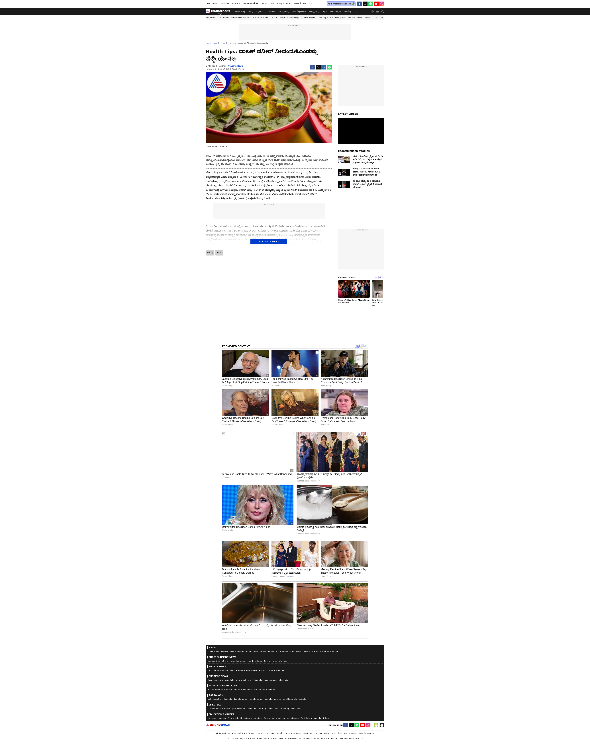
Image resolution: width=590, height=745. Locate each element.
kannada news (214, 651)
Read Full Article (269, 241)
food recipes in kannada (244, 708)
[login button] (373, 12)
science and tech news (264, 689)
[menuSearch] (382, 11)
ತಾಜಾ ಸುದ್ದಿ (239, 11)
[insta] (381, 4)
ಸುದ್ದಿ (250, 11)
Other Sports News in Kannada (269, 670)
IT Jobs (326, 718)
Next (382, 17)
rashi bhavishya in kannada (219, 699)
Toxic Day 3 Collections (328, 18)
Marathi (297, 3)
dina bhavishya (240, 699)
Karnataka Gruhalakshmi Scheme (235, 18)
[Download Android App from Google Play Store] (376, 725)
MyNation (307, 3)
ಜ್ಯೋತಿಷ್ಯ (284, 11)
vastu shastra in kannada (275, 699)
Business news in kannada (219, 680)
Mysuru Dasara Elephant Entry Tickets (297, 18)
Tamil (272, 3)
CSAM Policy (275, 733)
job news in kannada (216, 718)
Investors (369, 733)
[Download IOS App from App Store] (381, 725)
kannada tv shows (280, 661)
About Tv (236, 733)
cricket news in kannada (242, 670)
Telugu (263, 3)
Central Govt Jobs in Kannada (307, 718)
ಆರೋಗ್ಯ (210, 252)
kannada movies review (241, 661)
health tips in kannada (268, 708)
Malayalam (212, 3)
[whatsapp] (370, 4)
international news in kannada (326, 651)
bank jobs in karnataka (251, 718)
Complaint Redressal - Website (297, 733)
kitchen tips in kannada (290, 708)
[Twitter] (365, 4)
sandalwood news (261, 661)
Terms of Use (247, 733)
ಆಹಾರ (219, 252)
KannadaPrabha (250, 3)
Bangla (280, 3)
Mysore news (282, 651)
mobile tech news (243, 689)
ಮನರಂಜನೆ (271, 11)
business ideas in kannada (276, 680)
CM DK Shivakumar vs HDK (265, 18)
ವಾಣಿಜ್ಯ (348, 11)
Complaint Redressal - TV (326, 733)
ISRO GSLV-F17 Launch (352, 18)
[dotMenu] (357, 11)
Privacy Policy (262, 733)
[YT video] (376, 4)
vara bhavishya (255, 699)
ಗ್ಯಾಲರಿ (259, 11)
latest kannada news (232, 651)
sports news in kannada (218, 670)
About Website (223, 733)
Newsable (225, 3)
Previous (377, 17)
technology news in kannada (220, 689)
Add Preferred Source (339, 3)
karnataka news (250, 651)
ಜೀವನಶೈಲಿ (335, 11)
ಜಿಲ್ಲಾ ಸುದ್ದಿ (314, 11)
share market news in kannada (247, 680)
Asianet (218, 725)
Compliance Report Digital (351, 733)
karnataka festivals (297, 699)
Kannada (236, 3)
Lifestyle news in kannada (219, 708)
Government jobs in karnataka (278, 718)
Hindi (288, 3)
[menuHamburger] (377, 11)
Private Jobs (234, 718)
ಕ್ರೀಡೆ (325, 11)
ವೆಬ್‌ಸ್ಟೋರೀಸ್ (299, 11)
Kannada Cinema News (217, 661)
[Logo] (219, 11)
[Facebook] (359, 4)
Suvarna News (235, 66)
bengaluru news (267, 651)
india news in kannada (300, 651)
